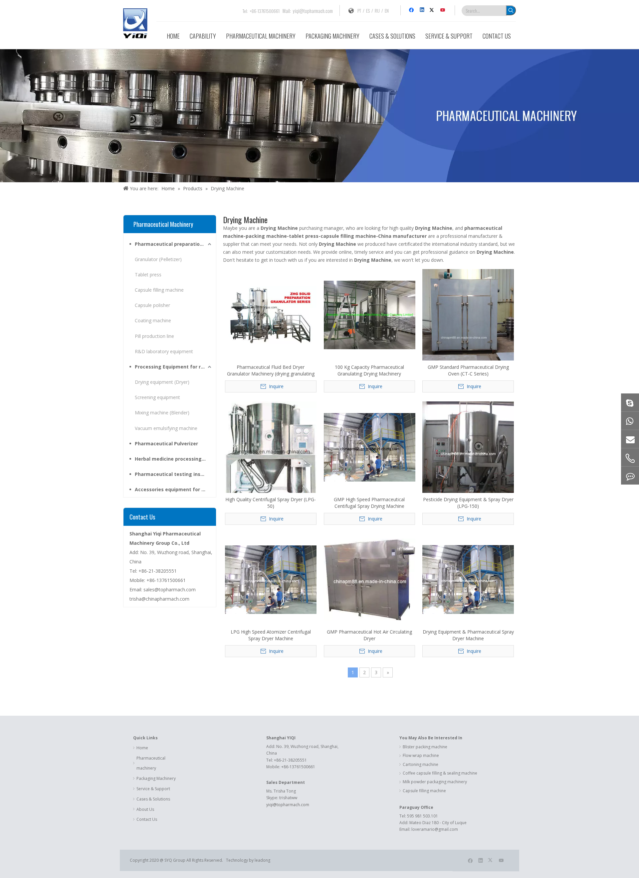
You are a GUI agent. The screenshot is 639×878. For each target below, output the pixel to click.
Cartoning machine (420, 764)
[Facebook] (412, 10)
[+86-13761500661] (630, 421)
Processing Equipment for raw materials (174, 367)
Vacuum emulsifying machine (166, 428)
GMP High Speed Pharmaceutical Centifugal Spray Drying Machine (369, 502)
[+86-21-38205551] (630, 458)
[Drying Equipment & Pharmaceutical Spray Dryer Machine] (468, 579)
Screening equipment (157, 397)
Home (142, 748)
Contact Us (146, 819)
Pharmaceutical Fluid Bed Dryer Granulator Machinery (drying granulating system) (271, 370)
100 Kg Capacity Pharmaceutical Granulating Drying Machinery (369, 370)
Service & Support (153, 789)
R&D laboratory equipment (164, 351)
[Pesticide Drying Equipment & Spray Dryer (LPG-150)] (468, 452)
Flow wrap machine (421, 755)
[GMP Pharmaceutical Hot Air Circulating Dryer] (369, 579)
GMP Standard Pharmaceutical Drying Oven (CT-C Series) (468, 370)
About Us (145, 809)
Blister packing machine (425, 747)
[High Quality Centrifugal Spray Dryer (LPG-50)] (271, 449)
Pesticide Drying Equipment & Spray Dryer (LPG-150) (468, 502)
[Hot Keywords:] (511, 10)
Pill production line (154, 336)
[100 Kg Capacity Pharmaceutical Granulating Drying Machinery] (369, 314)
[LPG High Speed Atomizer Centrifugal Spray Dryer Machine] (271, 579)
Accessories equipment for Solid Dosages (174, 489)
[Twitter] (433, 10)
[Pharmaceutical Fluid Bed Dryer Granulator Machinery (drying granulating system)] (271, 314)
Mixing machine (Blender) (162, 412)
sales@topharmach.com (169, 589)
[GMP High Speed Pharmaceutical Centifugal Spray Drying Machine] (369, 447)
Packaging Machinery (156, 778)
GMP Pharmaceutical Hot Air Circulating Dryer (369, 635)
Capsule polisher (152, 305)
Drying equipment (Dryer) (162, 382)
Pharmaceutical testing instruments (174, 474)
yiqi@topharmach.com (313, 10)
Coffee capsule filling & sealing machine (440, 773)
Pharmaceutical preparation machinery (174, 244)
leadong (263, 860)
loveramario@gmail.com (434, 829)
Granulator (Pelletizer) (158, 259)
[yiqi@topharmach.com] (630, 439)
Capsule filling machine (159, 290)
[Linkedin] (422, 10)
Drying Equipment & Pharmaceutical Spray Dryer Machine (468, 635)
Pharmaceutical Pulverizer (166, 443)
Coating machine (153, 320)
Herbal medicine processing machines (174, 459)
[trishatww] (630, 402)
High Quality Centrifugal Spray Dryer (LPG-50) (270, 502)
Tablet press (148, 274)
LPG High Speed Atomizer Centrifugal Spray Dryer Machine (271, 635)
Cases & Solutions (153, 799)
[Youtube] (443, 10)
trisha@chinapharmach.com (159, 599)
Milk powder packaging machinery (435, 782)
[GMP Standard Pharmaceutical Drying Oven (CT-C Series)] (468, 314)
